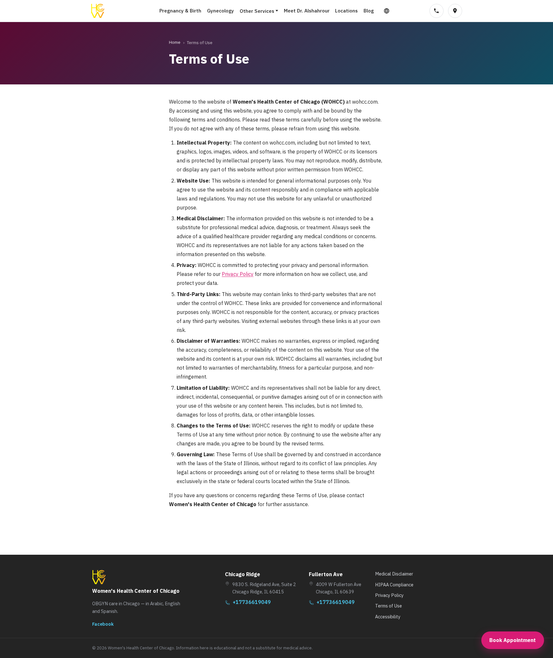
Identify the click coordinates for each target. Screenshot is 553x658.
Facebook (103, 624)
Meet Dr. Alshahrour (307, 10)
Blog (369, 10)
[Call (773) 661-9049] (436, 11)
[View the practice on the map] (455, 11)
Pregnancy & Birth (180, 10)
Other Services (257, 11)
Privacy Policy (237, 274)
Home (174, 42)
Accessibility (387, 617)
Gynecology (220, 10)
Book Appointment (512, 640)
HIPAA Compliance (394, 585)
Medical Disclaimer (394, 574)
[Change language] (387, 11)
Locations (346, 10)
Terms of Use (388, 606)
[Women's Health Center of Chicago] (97, 11)
